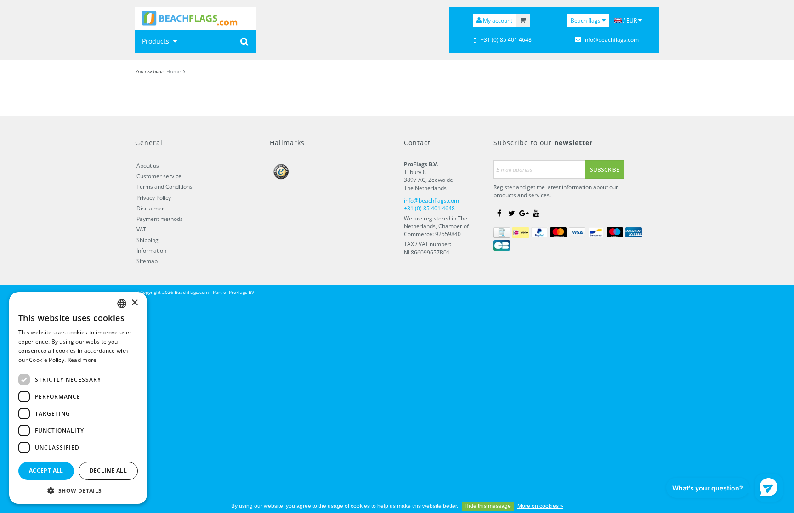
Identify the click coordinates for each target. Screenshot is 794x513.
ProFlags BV (241, 292)
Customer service (158, 176)
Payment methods (159, 219)
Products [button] (156, 41)
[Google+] (523, 213)
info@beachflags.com (611, 40)
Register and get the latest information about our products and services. (555, 191)
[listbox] (121, 303)
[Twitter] (511, 213)
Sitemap (147, 261)
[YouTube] (536, 213)
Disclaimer (150, 208)
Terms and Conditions (164, 187)
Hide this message (488, 506)
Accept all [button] (46, 470)
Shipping (147, 240)
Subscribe (604, 170)
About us (147, 165)
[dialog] (78, 398)
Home (173, 71)
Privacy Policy (153, 198)
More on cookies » (540, 506)
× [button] (134, 302)
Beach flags (586, 20)
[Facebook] (499, 213)
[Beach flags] (195, 18)
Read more (82, 360)
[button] (78, 490)
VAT (141, 229)
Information (151, 250)
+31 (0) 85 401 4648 (506, 40)
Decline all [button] (108, 470)
